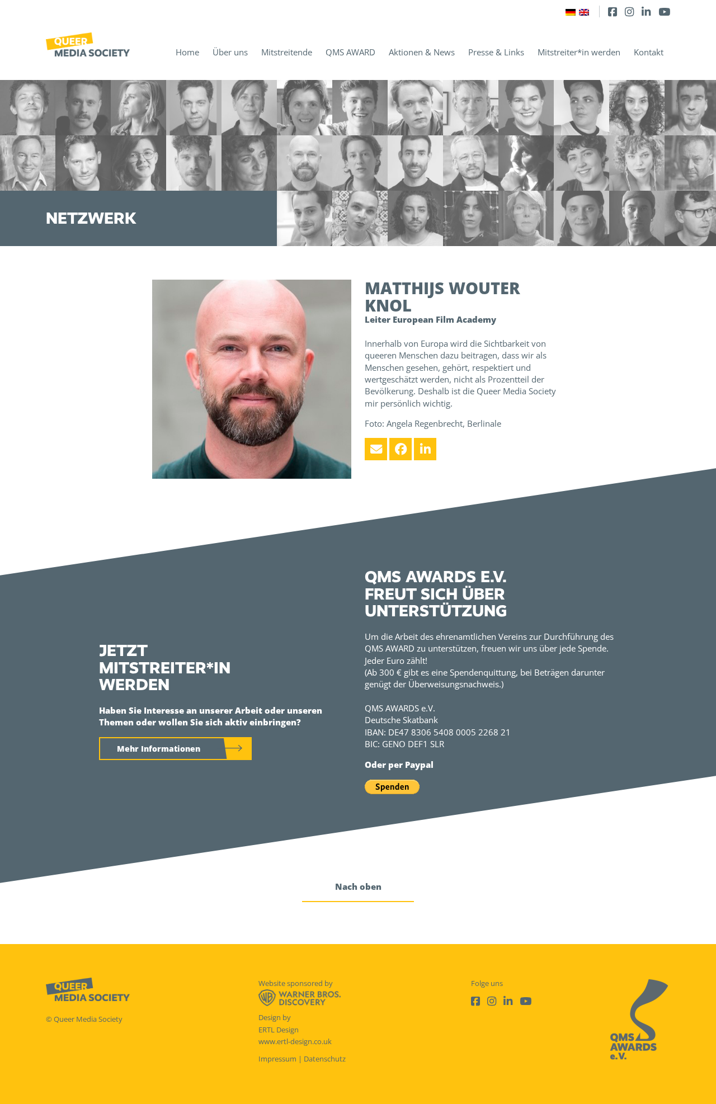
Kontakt (648, 52)
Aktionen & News (422, 52)
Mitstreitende (286, 52)
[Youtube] (664, 11)
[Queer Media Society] (88, 44)
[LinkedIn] (646, 11)
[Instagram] (629, 11)
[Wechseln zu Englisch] (584, 11)
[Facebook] (612, 11)
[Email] (376, 449)
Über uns (230, 52)
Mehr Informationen (158, 748)
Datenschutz (325, 1059)
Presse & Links (496, 52)
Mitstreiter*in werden (579, 52)
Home (187, 52)
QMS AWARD (350, 52)
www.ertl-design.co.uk (295, 1041)
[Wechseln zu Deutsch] (570, 11)
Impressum (277, 1059)
